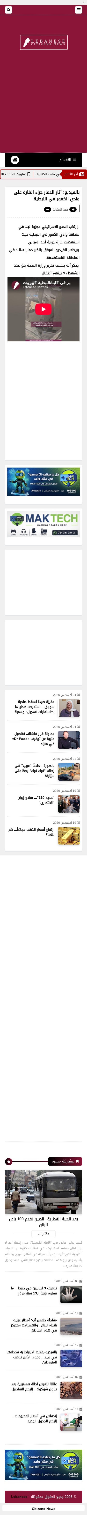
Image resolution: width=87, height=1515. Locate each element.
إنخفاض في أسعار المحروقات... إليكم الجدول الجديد (34, 1418)
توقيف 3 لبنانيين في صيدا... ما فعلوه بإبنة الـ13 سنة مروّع (34, 1291)
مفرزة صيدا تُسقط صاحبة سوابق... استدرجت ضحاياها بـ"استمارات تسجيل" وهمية (34, 707)
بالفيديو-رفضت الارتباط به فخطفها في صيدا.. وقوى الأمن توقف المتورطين (32, 1357)
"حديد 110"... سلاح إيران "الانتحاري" (36, 800)
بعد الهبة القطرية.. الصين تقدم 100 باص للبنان (43, 1222)
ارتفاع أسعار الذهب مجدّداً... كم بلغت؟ (31, 832)
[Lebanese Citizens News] (43, 43)
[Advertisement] (43, 104)
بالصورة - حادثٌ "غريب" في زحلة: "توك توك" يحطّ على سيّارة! (34, 770)
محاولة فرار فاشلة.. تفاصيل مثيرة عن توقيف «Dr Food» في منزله (33, 739)
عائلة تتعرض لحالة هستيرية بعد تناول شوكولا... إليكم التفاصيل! (33, 1386)
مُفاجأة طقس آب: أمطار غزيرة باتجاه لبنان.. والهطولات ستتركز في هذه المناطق (34, 1325)
